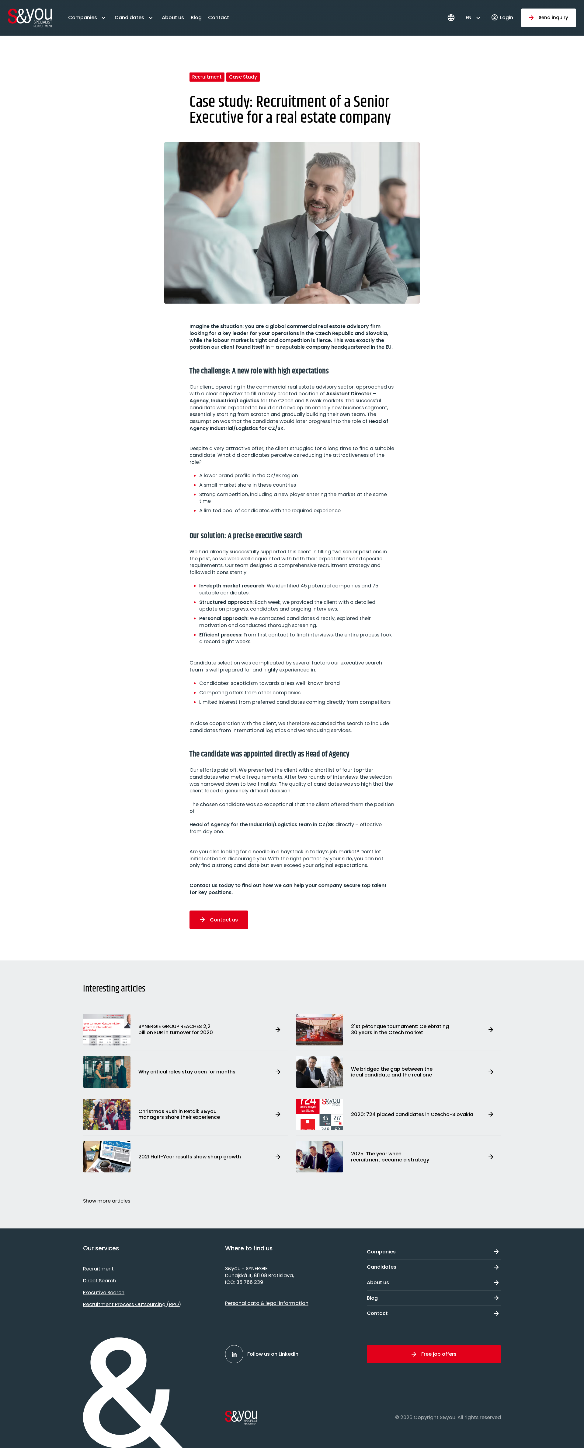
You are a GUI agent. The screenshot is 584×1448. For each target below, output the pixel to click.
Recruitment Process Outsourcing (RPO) (132, 1304)
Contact (218, 17)
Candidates (129, 17)
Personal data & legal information (266, 1303)
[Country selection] (450, 18)
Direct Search (99, 1280)
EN (468, 17)
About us (173, 17)
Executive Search (103, 1292)
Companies (82, 17)
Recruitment (207, 77)
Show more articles (106, 1200)
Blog (196, 17)
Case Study (243, 77)
